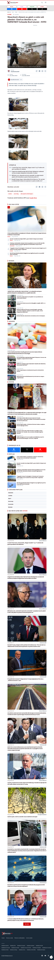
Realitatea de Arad (5, 949)
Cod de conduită (29, 937)
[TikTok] (42, 9)
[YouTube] (22, 9)
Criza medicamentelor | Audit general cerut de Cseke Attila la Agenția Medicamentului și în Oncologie (25, 352)
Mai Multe (27, 924)
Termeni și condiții (9, 937)
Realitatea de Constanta (46, 947)
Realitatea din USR (39, 945)
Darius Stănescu (42, 540)
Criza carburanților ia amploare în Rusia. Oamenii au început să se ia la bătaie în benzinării (30, 457)
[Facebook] (12, 9)
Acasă (10, 12)
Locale (11, 250)
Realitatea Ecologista (21, 945)
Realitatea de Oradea (15, 947)
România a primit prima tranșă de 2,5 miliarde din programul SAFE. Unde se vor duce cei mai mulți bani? (26, 885)
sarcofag (16, 193)
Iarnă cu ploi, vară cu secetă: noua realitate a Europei (22, 816)
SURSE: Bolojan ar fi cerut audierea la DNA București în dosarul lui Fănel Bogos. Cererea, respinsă (30, 437)
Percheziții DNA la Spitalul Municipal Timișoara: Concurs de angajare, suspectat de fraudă (31, 358)
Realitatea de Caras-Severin (26, 947)
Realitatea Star (13, 945)
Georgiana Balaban (42, 814)
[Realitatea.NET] (13, 3)
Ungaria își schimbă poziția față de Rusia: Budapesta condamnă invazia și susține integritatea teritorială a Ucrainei (28, 172)
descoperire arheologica (27, 193)
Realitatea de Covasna (6, 947)
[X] (32, 9)
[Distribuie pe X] (45, 71)
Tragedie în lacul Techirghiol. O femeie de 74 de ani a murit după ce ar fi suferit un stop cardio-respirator (30, 477)
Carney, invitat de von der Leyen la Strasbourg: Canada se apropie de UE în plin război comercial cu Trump (27, 783)
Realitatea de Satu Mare (31, 949)
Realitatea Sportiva (5, 945)
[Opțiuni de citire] (51, 957)
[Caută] (42, 2)
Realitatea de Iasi (22, 949)
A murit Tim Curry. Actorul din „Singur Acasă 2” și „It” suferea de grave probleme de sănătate (28, 168)
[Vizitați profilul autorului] (9, 71)
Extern (16, 12)
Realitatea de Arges (13, 949)
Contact (3, 937)
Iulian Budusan (43, 882)
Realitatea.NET (15, 71)
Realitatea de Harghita (37, 947)
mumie (10, 193)
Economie (12, 245)
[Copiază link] (36, 71)
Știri (13, 12)
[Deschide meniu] (45, 2)
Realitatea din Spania (41, 949)
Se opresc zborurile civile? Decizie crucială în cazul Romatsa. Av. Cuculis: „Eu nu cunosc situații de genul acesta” (30, 432)
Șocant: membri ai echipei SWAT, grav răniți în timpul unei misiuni (26, 239)
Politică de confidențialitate (19, 937)
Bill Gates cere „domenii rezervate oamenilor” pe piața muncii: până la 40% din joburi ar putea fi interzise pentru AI (27, 176)
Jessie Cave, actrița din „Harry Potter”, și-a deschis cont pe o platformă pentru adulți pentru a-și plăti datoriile (25, 292)
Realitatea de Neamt (30, 945)
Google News (33, 198)
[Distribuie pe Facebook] (39, 71)
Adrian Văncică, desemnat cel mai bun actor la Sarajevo (31, 315)
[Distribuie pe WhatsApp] (42, 71)
